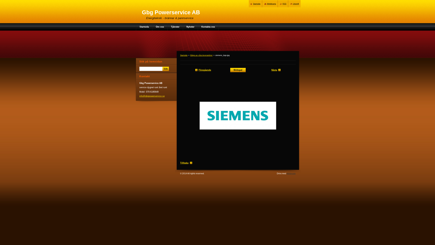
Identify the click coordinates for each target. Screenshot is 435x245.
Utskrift (296, 4)
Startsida (183, 55)
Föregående (205, 70)
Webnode (291, 174)
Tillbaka (184, 163)
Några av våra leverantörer (201, 55)
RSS (284, 4)
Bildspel (238, 70)
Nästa (274, 70)
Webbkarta (271, 4)
